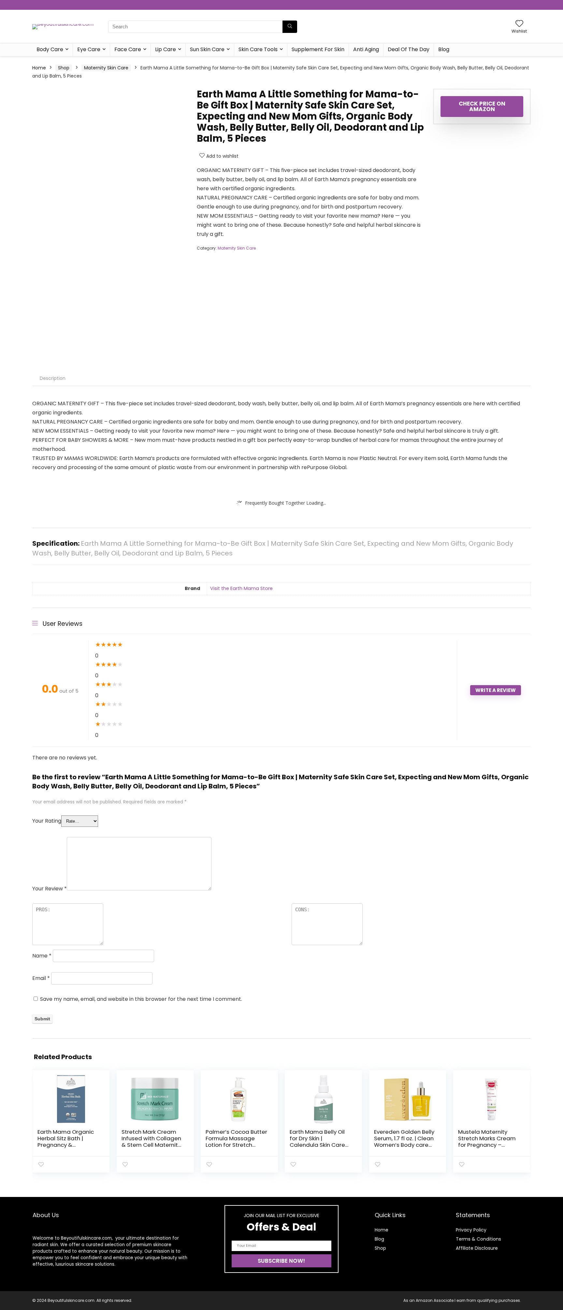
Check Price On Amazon (482, 106)
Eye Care (88, 49)
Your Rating (46, 821)
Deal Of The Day (408, 49)
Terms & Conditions (478, 1239)
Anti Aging (366, 49)
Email (41, 978)
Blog (443, 49)
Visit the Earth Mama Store (241, 588)
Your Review (49, 888)
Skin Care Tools (258, 49)
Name (41, 955)
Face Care (127, 49)
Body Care (49, 49)
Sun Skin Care (207, 49)
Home (39, 68)
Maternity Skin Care (106, 68)
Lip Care (165, 49)
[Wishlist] (519, 24)
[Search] (289, 27)
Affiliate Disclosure (477, 1248)
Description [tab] (52, 378)
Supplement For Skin (318, 49)
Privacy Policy (471, 1230)
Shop (63, 68)
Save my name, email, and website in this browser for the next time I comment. (141, 999)
